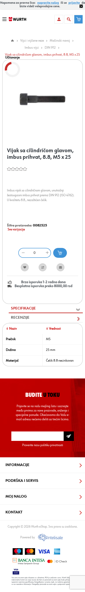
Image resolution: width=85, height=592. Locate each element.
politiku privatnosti (51, 445)
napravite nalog (48, 2)
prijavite (74, 2)
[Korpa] (78, 19)
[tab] (46, 308)
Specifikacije (23, 308)
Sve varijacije (16, 229)
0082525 (40, 225)
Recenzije (20, 318)
